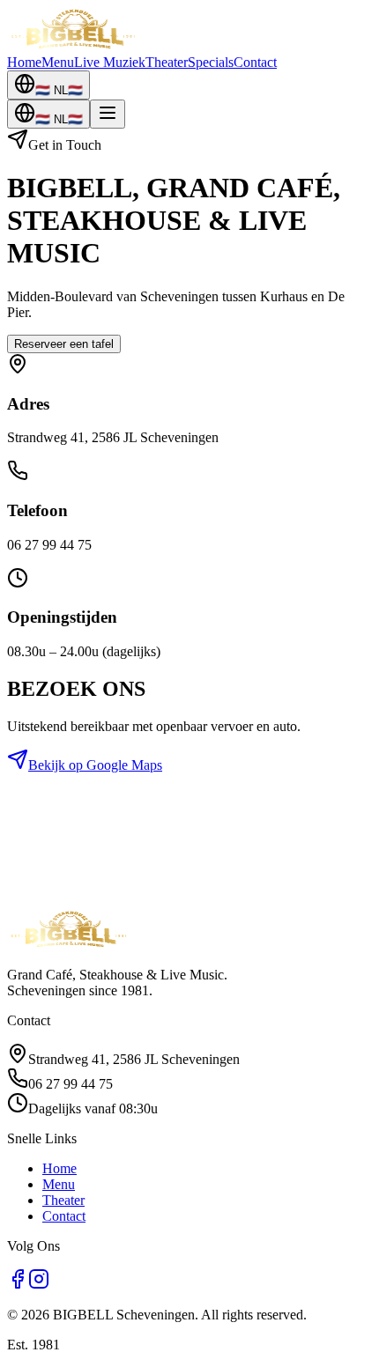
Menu (57, 62)
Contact (255, 62)
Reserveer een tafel (64, 344)
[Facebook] (17, 1284)
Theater (166, 62)
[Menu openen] (107, 114)
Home (24, 62)
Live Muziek (109, 62)
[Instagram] (38, 1284)
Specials (211, 62)
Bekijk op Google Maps (95, 764)
